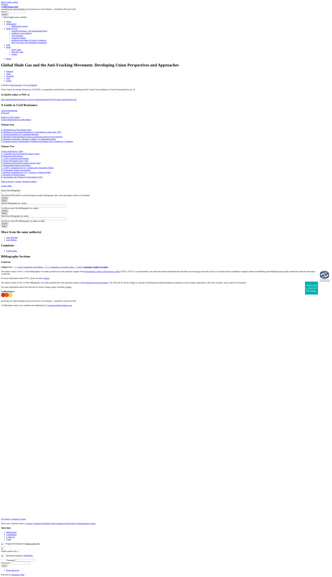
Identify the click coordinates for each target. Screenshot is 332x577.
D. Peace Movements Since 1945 (14, 161)
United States (11, 251)
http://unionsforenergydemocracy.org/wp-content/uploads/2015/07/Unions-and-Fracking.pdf (38, 99)
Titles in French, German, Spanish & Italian (19, 181)
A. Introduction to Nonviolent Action (16, 130)
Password (6, 563)
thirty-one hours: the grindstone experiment (29, 43)
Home (8, 21)
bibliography (11, 24)
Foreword (5, 113)
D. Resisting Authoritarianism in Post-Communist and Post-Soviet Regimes (32, 137)
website (46, 278)
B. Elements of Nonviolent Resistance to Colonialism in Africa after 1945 (31, 132)
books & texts (12, 28)
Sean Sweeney (16, 85)
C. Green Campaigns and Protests (15, 158)
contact (14, 54)
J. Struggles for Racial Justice (13, 175)
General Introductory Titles (12, 151)
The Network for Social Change (95, 283)
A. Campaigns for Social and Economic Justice (20, 154)
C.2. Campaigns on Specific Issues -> (61, 267)
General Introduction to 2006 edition (16, 120)
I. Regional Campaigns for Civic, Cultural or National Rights (26, 172)
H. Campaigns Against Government (15, 170)
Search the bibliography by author (15, 216)
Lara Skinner (31, 85)
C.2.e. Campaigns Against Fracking (92, 267)
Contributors (11, 535)
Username (11, 560)
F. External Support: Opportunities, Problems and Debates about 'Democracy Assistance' (37, 141)
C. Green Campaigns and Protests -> (30, 267)
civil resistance (17, 35)
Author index (6, 186)
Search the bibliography (10, 190)
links (8, 45)
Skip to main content (9, 2)
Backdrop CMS (17, 575)
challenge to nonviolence (21, 33)
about (8, 47)
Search (4, 12)
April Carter (16, 50)
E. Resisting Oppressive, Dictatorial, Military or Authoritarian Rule (28, 139)
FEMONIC (28, 556)
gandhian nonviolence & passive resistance (28, 40)
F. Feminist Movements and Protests (16, 165)
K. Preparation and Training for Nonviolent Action (21, 177)
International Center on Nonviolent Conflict (102, 271)
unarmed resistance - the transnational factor (29, 31)
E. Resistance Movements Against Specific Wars (21, 163)
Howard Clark (17, 52)
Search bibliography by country (14, 203)
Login (8, 539)
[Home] (4, 4)
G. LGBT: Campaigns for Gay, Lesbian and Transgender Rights (27, 168)
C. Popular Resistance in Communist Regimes (20, 134)
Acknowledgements (9, 110)
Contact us (10, 537)
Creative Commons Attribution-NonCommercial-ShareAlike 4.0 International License (61, 523)
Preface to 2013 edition (10, 117)
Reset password (12, 570)
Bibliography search (19, 26)
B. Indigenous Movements (12, 156)
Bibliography (11, 532)
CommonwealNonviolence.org (59, 305)
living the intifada (18, 38)
